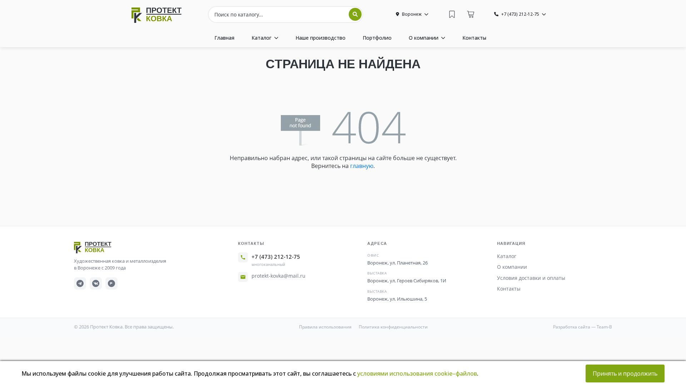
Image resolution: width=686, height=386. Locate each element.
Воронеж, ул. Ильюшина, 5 (397, 299)
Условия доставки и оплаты (531, 277)
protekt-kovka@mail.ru (278, 275)
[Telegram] (80, 283)
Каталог (506, 256)
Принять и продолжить (625, 373)
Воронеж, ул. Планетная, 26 (397, 262)
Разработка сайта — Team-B (582, 327)
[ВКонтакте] (96, 283)
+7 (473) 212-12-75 (276, 256)
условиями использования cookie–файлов (417, 373)
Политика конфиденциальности (393, 327)
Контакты (509, 288)
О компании (512, 266)
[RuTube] (111, 283)
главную (361, 166)
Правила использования (325, 327)
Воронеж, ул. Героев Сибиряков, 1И (406, 280)
